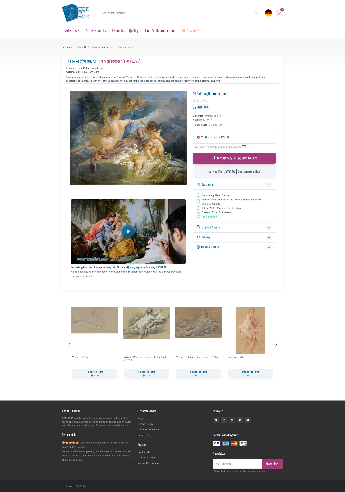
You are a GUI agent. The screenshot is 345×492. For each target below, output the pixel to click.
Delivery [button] (206, 237)
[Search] (256, 13)
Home (69, 47)
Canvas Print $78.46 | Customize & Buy (234, 172)
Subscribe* (272, 464)
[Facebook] (224, 420)
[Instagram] (232, 420)
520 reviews (78, 447)
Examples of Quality (125, 31)
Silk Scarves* (190, 31)
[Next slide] (276, 344)
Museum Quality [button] (210, 247)
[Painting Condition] (218, 115)
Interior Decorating (148, 463)
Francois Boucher (100, 47)
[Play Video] (128, 231)
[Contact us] (244, 146)
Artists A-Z (72, 31)
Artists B (81, 47)
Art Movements (96, 31)
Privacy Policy (145, 423)
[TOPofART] (75, 13)
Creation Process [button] (211, 227)
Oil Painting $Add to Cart (234, 158)
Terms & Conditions (148, 429)
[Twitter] (216, 420)
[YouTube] (248, 420)
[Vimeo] (240, 420)
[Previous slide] (69, 344)
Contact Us (143, 452)
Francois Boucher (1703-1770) (120, 61)
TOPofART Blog (146, 457)
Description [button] (208, 184)
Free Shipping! (210, 216)
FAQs (140, 418)
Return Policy (145, 435)
